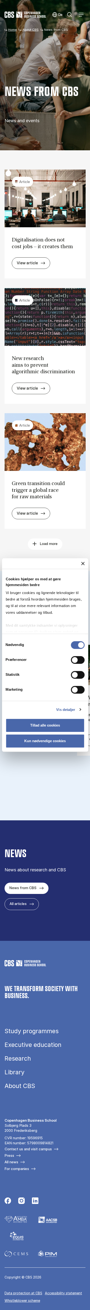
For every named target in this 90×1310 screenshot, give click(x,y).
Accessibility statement (63, 1293)
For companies (17, 1168)
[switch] (77, 660)
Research (18, 1059)
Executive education (33, 1045)
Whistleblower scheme (22, 1300)
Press (9, 1155)
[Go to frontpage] (25, 15)
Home (12, 30)
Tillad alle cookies (45, 725)
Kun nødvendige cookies (45, 741)
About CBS (30, 30)
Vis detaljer (65, 710)
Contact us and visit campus (28, 1149)
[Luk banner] (82, 563)
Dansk (57, 14)
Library (14, 1072)
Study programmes (32, 1031)
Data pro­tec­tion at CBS (23, 1293)
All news (11, 1162)
